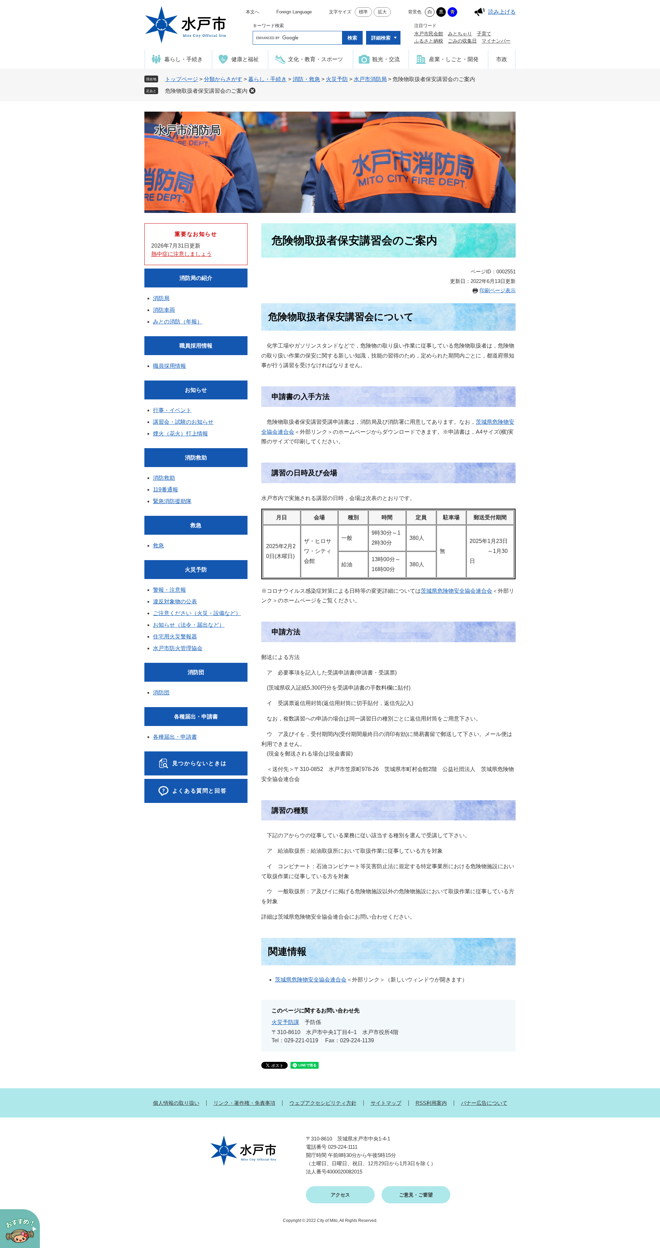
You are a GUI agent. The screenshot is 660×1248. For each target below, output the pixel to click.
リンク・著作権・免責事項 (244, 1102)
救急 (195, 525)
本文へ (252, 11)
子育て (484, 33)
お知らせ (196, 390)
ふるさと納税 (428, 41)
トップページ (181, 79)
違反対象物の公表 (175, 601)
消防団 (196, 672)
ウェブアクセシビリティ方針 (322, 1102)
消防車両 (164, 310)
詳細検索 (380, 38)
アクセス (340, 1195)
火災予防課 (285, 1022)
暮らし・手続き (267, 79)
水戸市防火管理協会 (177, 648)
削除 (252, 91)
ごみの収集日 (462, 41)
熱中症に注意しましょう (181, 254)
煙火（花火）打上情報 (180, 433)
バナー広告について (484, 1102)
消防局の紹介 (195, 278)
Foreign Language (294, 11)
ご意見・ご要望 (416, 1195)
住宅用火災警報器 (175, 636)
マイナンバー (496, 41)
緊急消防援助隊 (172, 501)
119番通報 (165, 489)
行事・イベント (172, 410)
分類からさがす (223, 79)
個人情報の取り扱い (176, 1102)
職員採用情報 (195, 346)
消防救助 (196, 458)
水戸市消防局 (370, 79)
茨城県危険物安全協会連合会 (456, 591)
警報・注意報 (169, 590)
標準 (363, 11)
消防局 (161, 298)
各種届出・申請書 (196, 716)
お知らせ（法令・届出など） (188, 625)
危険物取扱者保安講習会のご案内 (206, 91)
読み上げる (502, 12)
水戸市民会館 (428, 33)
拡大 (382, 11)
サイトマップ (386, 1102)
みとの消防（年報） (177, 322)
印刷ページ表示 (498, 290)
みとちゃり (460, 33)
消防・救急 (306, 79)
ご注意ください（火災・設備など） (197, 613)
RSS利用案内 (431, 1102)
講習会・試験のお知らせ (183, 422)
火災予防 (337, 79)
